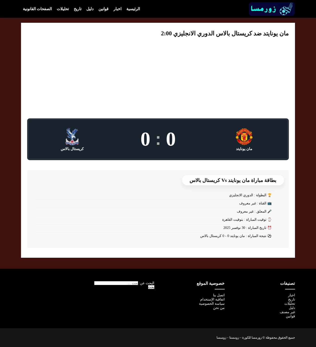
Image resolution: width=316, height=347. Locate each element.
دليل (90, 9)
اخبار (117, 9)
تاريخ (77, 9)
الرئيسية (133, 9)
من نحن (219, 308)
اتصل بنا (219, 295)
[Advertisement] (158, 81)
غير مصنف (287, 312)
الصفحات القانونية (37, 9)
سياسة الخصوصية (212, 303)
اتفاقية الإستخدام (212, 299)
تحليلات (63, 9)
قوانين (104, 9)
